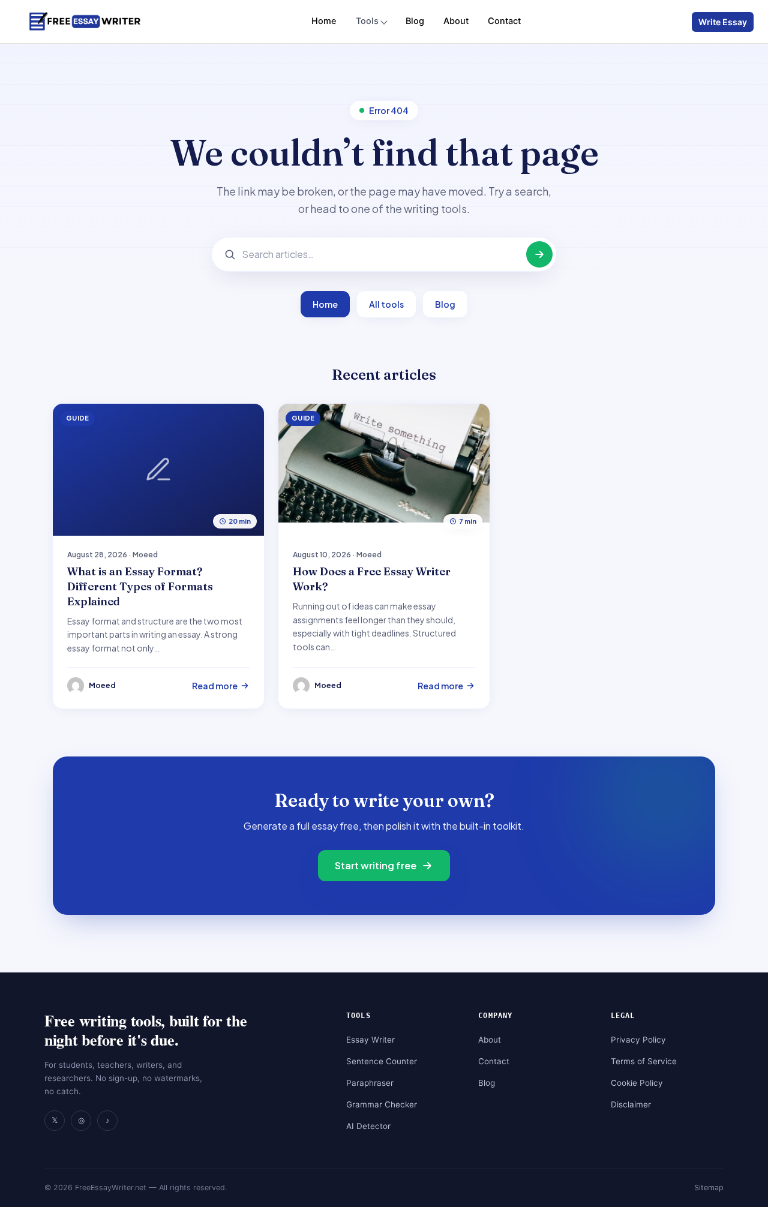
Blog (415, 21)
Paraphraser (370, 1083)
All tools (386, 304)
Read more (215, 685)
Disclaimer (631, 1104)
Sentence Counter (381, 1061)
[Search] (539, 254)
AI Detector (368, 1126)
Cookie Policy (637, 1083)
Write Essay (722, 22)
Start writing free (375, 865)
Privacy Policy (638, 1039)
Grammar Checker (381, 1104)
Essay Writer (370, 1039)
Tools (367, 21)
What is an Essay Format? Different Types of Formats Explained (140, 586)
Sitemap (709, 1187)
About (456, 21)
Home (324, 21)
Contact (504, 21)
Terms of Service (644, 1061)
